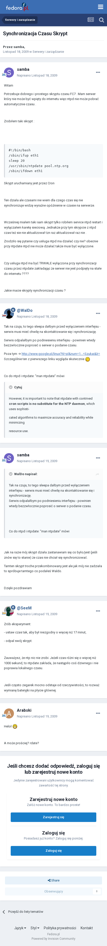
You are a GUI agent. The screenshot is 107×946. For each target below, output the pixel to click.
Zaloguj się (54, 850)
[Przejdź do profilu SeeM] (9, 611)
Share (55, 880)
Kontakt (87, 928)
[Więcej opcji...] (98, 73)
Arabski (24, 710)
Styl (34, 928)
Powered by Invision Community (53, 938)
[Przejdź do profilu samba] (9, 73)
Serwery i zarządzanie (48, 52)
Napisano (37, 75)
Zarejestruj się (53, 817)
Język (19, 928)
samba (18, 47)
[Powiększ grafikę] (87, 359)
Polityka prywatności (60, 928)
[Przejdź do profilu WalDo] (9, 314)
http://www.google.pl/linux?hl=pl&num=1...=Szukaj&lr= (61, 354)
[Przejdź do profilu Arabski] (9, 713)
